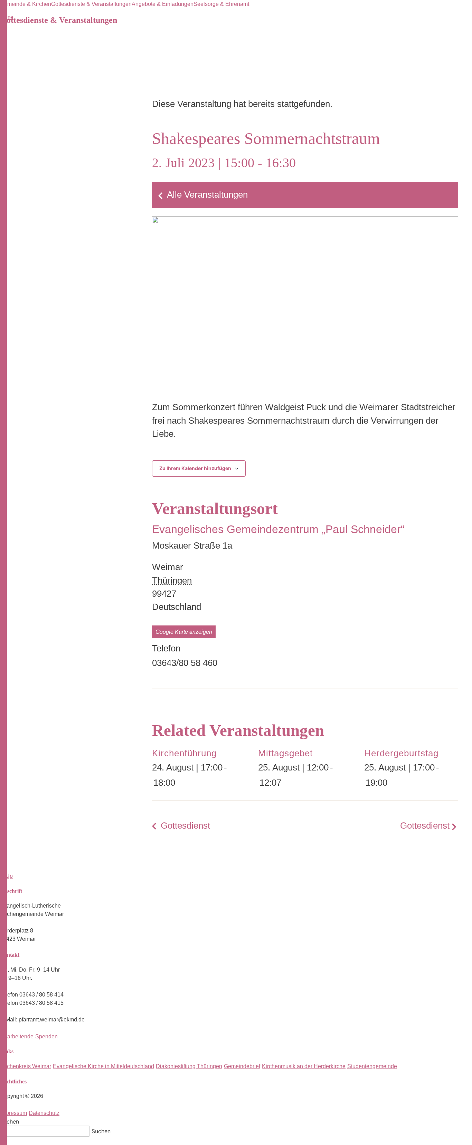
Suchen (9, 1121)
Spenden (46, 1036)
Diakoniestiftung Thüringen (189, 1066)
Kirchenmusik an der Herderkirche (304, 1066)
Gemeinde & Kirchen (25, 4)
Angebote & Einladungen (162, 4)
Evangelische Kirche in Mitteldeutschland (103, 1066)
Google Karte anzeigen (183, 632)
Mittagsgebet (285, 753)
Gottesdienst (185, 825)
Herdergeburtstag (401, 753)
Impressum (13, 1113)
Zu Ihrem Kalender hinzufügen (195, 468)
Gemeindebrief (242, 1066)
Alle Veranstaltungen (207, 194)
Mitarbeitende (17, 1036)
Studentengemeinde (372, 1066)
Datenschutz (44, 1113)
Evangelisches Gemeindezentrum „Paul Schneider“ (278, 529)
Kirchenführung (184, 753)
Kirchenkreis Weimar (25, 1066)
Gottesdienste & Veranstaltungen (91, 4)
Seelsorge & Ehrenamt (221, 4)
